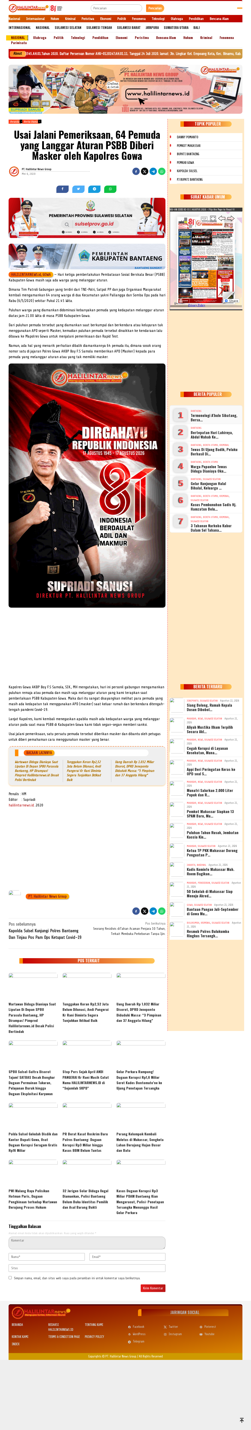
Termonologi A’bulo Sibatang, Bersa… (214, 417)
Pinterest (210, 1327)
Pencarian (155, 8)
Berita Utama (210, 445)
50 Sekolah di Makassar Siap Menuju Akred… (210, 893)
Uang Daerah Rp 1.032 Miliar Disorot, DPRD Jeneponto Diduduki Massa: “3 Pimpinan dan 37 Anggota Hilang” (138, 1012)
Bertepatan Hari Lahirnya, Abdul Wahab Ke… (212, 434)
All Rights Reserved (151, 1356)
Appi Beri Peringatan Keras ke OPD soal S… (211, 771)
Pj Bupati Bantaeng (190, 179)
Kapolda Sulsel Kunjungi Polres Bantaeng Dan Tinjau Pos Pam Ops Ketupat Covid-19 (45, 931)
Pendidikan (204, 882)
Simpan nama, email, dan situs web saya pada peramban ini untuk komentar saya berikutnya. (77, 1278)
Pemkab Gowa (185, 162)
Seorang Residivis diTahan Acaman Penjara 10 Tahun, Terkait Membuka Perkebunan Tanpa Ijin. (129, 929)
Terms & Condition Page (64, 1337)
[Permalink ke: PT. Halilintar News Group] (20, 171)
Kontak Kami (20, 1337)
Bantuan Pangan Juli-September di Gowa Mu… (212, 911)
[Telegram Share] (153, 171)
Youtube (209, 1334)
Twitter (173, 1327)
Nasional (201, 865)
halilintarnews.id (21, 805)
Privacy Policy (94, 1337)
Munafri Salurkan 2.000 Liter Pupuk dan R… (210, 792)
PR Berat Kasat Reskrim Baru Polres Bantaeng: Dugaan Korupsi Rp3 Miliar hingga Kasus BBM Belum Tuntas (85, 1142)
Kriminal (224, 445)
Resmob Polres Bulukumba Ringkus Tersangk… (208, 933)
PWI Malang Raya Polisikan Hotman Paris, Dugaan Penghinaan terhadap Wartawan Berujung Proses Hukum (33, 1199)
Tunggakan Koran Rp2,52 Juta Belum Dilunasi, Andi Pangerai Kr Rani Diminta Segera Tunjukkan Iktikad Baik (84, 771)
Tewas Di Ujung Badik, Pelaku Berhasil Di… (214, 451)
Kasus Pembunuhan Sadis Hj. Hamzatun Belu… (213, 506)
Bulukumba (193, 922)
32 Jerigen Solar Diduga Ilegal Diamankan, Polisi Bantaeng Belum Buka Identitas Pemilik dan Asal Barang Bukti (85, 1199)
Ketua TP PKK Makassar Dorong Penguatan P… (212, 852)
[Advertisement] (87, 647)
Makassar (191, 718)
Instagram (175, 1334)
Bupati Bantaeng (188, 154)
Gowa (190, 904)
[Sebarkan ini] (136, 171)
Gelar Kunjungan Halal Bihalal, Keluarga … (208, 485)
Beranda (17, 1325)
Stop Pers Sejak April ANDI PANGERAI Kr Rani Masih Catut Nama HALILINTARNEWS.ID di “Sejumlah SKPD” (86, 1080)
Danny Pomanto (187, 137)
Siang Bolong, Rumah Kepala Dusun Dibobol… (209, 707)
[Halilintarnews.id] (36, 8)
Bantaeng (196, 411)
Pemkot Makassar (189, 146)
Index (15, 1344)
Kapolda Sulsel (187, 171)
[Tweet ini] (144, 171)
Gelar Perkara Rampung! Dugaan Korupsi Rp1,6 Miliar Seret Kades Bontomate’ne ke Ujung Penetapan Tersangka (139, 1080)
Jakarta (191, 865)
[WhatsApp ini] (161, 171)
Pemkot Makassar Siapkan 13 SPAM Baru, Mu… (210, 813)
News (200, 718)
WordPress (139, 1334)
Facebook (138, 1327)
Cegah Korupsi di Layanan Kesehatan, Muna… (207, 750)
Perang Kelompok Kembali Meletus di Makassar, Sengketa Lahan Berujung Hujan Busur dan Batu (139, 1142)
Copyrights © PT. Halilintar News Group (112, 1356)
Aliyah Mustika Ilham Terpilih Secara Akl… (210, 729)
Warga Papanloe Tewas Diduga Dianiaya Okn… (209, 468)
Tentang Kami (94, 1325)
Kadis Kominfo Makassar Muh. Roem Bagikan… (210, 871)
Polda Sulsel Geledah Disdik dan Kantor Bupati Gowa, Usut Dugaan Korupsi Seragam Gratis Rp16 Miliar (33, 1142)
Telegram (138, 1341)
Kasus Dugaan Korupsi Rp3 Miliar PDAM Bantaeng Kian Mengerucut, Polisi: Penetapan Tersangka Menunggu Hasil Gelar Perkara (140, 1201)
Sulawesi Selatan (212, 479)
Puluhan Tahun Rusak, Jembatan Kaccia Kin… (212, 834)
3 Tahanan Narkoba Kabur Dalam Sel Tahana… (211, 527)
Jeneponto (193, 700)
